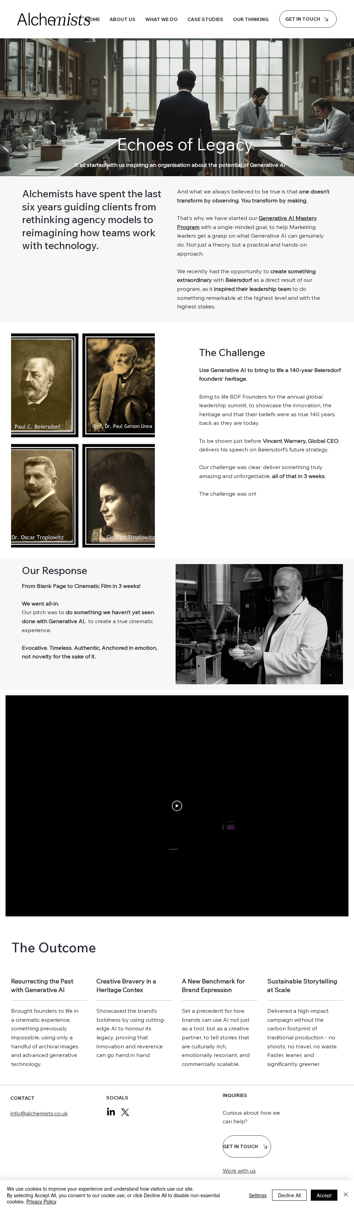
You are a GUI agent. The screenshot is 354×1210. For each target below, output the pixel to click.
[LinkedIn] (111, 1112)
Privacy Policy (41, 1201)
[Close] (346, 1194)
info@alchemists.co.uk (39, 1113)
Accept (324, 1195)
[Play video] (177, 806)
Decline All (289, 1195)
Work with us (239, 1170)
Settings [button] (258, 1195)
